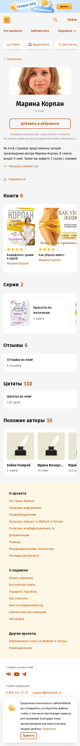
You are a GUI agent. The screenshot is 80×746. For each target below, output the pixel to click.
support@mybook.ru (46, 693)
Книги (15, 44)
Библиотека (40, 31)
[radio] (8, 249)
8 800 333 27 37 (17, 693)
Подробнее (49, 728)
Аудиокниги (41, 44)
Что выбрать (12, 31)
